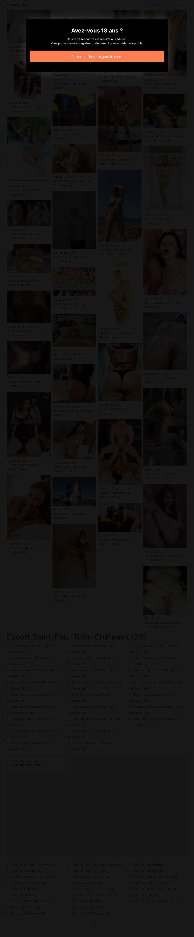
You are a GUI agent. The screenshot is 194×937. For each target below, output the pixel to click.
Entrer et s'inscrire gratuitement (97, 57)
